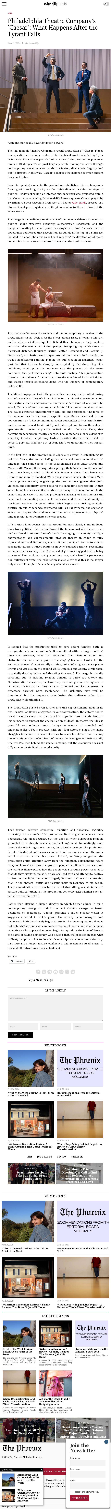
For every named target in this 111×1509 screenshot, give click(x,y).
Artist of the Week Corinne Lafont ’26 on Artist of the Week (31, 1094)
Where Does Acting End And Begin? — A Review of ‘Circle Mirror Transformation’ (79, 1147)
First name (75, 1458)
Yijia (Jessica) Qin (32, 43)
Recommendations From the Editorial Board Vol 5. (78, 1094)
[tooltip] (38, 972)
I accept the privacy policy (86, 1491)
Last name (75, 1469)
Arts (10, 13)
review (62, 1156)
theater (77, 1156)
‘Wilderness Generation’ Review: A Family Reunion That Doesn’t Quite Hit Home (30, 1147)
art (30, 1156)
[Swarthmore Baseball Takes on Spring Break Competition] (31, 1173)
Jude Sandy (79, 202)
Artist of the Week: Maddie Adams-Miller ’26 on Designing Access (54, 1401)
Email (73, 1480)
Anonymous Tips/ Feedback (15, 1506)
